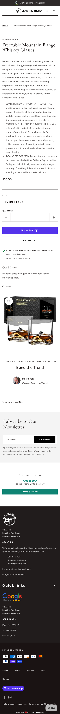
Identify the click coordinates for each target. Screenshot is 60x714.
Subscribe (44, 439)
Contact (5, 679)
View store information (18, 258)
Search (5, 670)
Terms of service (36, 704)
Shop (43, 670)
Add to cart (30, 240)
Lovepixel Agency (37, 712)
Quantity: (7, 211)
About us (30, 670)
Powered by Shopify (11, 536)
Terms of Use (33, 451)
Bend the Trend (9, 533)
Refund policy (9, 704)
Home (5, 25)
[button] (4, 10)
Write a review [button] (30, 491)
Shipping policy (50, 704)
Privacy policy (21, 704)
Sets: (5, 195)
